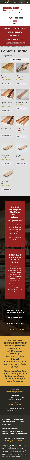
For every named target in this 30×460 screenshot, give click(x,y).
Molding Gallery (21, 434)
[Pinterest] (19, 329)
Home (2, 46)
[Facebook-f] (7, 329)
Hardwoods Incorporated (12, 9)
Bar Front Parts (15, 32)
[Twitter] (10, 329)
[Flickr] (23, 329)
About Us (9, 419)
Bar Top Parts (20, 28)
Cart (9, 424)
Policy (22, 422)
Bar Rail (7, 28)
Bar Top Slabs (15, 36)
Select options (6, 84)
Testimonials (14, 422)
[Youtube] (13, 329)
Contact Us (5, 422)
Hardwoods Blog (19, 419)
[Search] (27, 2)
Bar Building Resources (15, 43)
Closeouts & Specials (15, 39)
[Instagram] (16, 329)
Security (4, 424)
